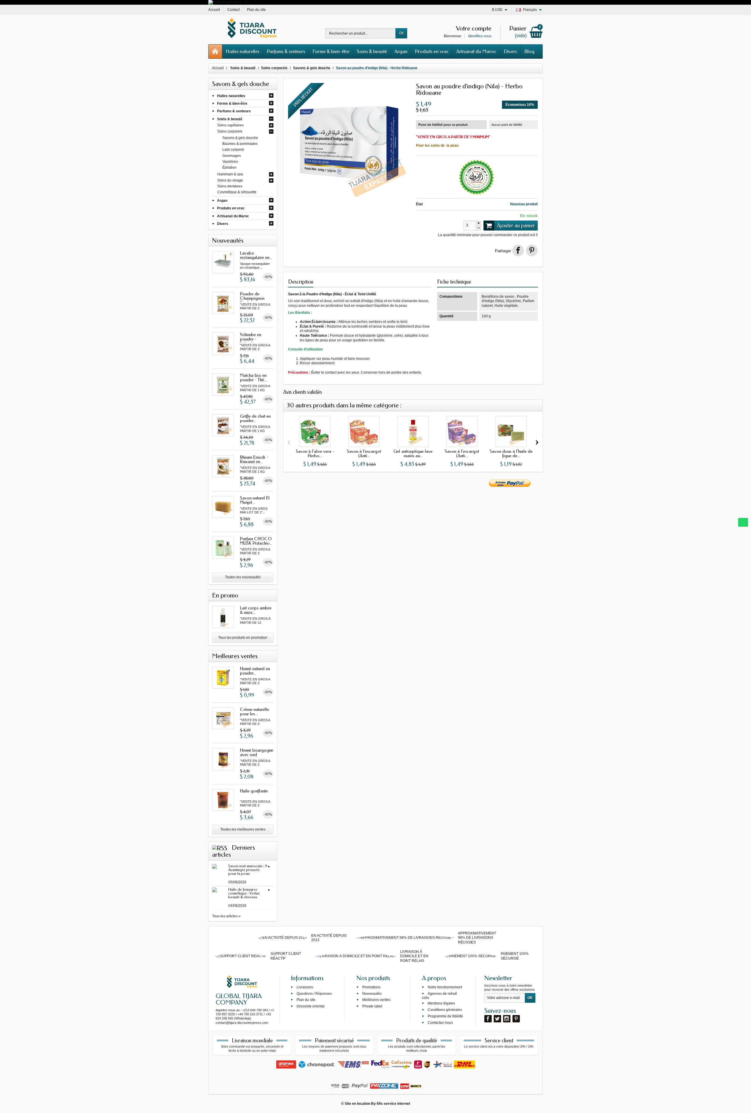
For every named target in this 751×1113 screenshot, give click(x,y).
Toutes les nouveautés (243, 577)
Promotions (371, 987)
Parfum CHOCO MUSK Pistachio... (256, 541)
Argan (400, 51)
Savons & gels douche (240, 138)
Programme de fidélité (445, 1016)
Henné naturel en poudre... (255, 671)
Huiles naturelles (242, 51)
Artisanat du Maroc (476, 51)
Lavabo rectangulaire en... (256, 255)
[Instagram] (506, 1018)
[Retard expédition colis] (229, 2)
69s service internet (393, 1104)
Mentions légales (441, 1003)
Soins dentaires (229, 186)
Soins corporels (229, 131)
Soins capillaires (230, 125)
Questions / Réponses (314, 993)
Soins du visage (230, 180)
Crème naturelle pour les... (254, 711)
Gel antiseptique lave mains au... (412, 453)
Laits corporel (233, 150)
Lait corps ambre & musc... (255, 610)
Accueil (218, 68)
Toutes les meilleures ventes (242, 829)
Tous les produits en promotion (242, 638)
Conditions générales (445, 1010)
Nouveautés (372, 993)
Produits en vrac (432, 51)
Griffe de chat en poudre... (255, 418)
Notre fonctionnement (445, 987)
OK (401, 33)
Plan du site (306, 1000)
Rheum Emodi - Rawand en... (254, 459)
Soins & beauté (372, 51)
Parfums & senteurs (286, 51)
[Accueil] (215, 51)
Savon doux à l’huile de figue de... (511, 453)
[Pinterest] (532, 250)
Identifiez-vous (479, 36)
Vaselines (230, 162)
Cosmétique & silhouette (236, 192)
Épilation (229, 167)
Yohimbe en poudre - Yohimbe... (250, 339)
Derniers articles (233, 851)
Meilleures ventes (376, 1000)
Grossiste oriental (310, 1006)
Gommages (231, 156)
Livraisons (305, 987)
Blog (529, 51)
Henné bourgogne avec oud (256, 752)
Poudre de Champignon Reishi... (252, 298)
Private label (372, 1006)
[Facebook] (488, 1018)
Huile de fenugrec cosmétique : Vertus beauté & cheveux (244, 893)
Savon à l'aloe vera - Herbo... (315, 453)
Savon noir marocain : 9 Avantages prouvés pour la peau (247, 870)
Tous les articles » (226, 916)
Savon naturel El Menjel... (255, 500)
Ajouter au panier (516, 225)
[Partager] (518, 250)
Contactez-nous (440, 1022)
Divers (510, 51)
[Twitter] (497, 1018)
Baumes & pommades (240, 144)
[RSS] (219, 847)
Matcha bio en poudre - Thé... (253, 377)
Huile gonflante (254, 791)
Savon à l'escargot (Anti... (364, 453)
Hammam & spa (230, 174)
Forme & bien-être (330, 51)
